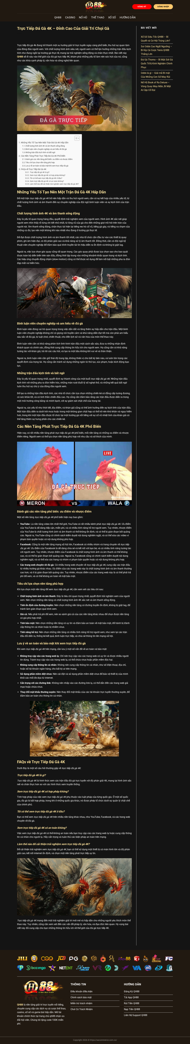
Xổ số (112, 17)
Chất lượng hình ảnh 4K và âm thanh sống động (45, 146)
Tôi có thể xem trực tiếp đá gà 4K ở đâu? (46, 178)
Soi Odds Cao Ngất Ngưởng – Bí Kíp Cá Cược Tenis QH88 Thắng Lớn (156, 50)
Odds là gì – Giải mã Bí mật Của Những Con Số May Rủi (155, 75)
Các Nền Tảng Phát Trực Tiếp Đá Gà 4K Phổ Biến (43, 156)
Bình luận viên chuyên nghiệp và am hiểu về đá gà (46, 149)
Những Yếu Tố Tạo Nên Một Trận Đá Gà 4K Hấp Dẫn (44, 142)
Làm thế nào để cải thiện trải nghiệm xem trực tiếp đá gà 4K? (54, 184)
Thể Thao (97, 17)
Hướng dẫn (128, 17)
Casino (70, 17)
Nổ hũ (83, 17)
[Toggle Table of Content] (75, 138)
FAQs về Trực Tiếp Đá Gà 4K (33, 169)
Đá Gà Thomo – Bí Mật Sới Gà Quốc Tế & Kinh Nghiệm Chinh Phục (157, 63)
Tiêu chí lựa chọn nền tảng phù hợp (40, 162)
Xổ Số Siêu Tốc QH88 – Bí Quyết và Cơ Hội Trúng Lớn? (155, 38)
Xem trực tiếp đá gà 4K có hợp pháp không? (47, 175)
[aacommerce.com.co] (95, 6)
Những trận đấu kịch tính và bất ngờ (40, 152)
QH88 (57, 17)
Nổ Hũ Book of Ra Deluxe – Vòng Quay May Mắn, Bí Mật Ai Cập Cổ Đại (156, 86)
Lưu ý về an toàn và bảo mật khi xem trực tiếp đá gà (46, 166)
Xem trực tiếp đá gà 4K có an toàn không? (47, 181)
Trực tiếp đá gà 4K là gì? (39, 172)
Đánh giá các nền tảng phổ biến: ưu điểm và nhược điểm (48, 159)
